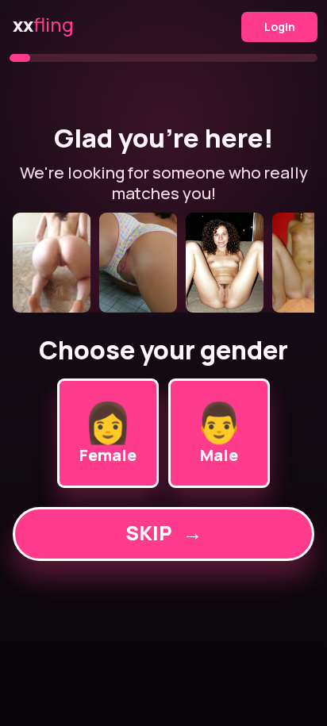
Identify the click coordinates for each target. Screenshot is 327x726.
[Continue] (163, 263)
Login (279, 26)
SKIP (163, 533)
